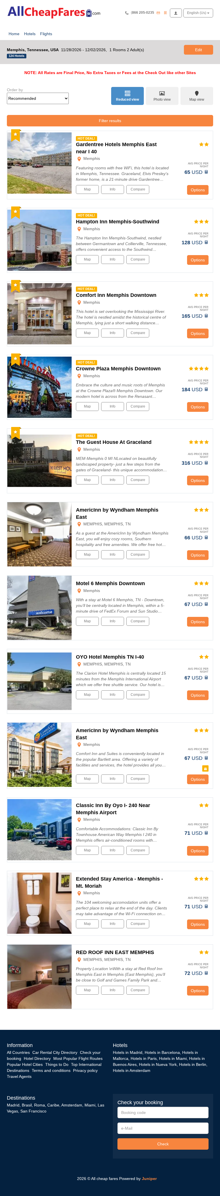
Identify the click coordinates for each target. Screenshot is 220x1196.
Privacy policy (85, 1070)
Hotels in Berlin (192, 1064)
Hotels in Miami (173, 1058)
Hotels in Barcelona (162, 1052)
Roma (39, 1105)
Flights (46, 33)
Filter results (110, 120)
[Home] (55, 11)
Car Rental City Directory (54, 1052)
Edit (198, 49)
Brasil (27, 1105)
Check (163, 1144)
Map (87, 189)
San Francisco (33, 1111)
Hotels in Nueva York (158, 1064)
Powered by (138, 1178)
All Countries (18, 1052)
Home (14, 33)
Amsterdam (71, 1105)
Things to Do (56, 1064)
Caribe (53, 1105)
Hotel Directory (37, 1058)
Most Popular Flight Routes (78, 1058)
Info (112, 189)
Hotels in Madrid (127, 1052)
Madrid (13, 1105)
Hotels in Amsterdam (131, 1070)
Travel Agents (19, 1076)
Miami (89, 1105)
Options (198, 190)
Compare (138, 189)
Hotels (30, 33)
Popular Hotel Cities (25, 1064)
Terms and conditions (51, 1070)
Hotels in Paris (144, 1058)
